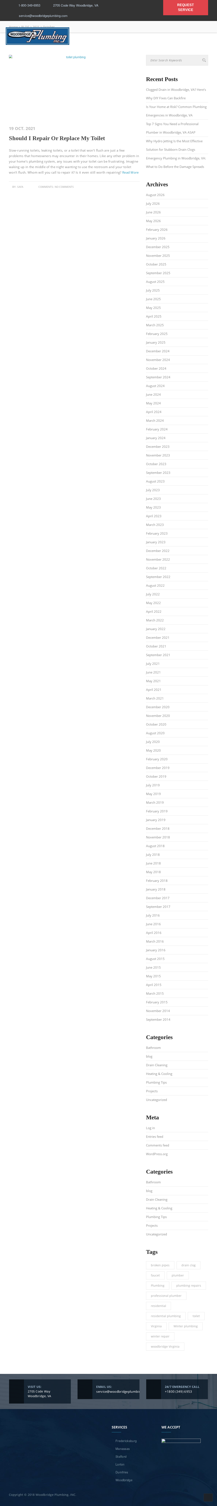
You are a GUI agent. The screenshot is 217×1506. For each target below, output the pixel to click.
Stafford (121, 1456)
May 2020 (153, 750)
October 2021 (156, 646)
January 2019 (156, 820)
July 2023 (153, 490)
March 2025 (155, 325)
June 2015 (153, 967)
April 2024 (153, 412)
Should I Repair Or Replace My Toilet (57, 138)
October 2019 (156, 776)
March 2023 (155, 525)
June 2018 (153, 863)
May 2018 (153, 872)
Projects (152, 1091)
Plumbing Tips (156, 1082)
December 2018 (158, 828)
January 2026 (156, 238)
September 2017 (158, 906)
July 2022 (153, 594)
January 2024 (156, 438)
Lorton (120, 1464)
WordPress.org (157, 1154)
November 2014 (158, 1011)
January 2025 (156, 342)
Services (72, 48)
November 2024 (158, 360)
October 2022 (156, 568)
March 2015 (155, 993)
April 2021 (153, 689)
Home (27, 48)
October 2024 (156, 368)
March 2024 (155, 420)
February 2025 (157, 334)
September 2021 (158, 655)
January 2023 (156, 542)
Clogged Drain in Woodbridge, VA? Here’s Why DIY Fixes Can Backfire (176, 93)
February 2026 (157, 229)
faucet (155, 1275)
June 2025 (153, 299)
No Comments (64, 187)
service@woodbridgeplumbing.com (123, 1391)
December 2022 (158, 551)
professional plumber (166, 1296)
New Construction (104, 48)
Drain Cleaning (156, 1065)
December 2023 (158, 446)
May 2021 (153, 681)
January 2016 (156, 950)
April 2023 (153, 516)
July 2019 (153, 785)
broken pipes (160, 1265)
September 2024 (158, 377)
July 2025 (153, 290)
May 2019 (153, 794)
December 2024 (158, 351)
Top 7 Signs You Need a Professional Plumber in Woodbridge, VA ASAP (172, 128)
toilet (196, 1316)
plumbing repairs (188, 1285)
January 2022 (156, 629)
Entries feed (154, 1136)
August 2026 (155, 195)
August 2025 (155, 281)
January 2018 (156, 889)
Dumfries (121, 1472)
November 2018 (158, 837)
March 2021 (155, 698)
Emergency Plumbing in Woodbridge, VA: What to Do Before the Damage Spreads (176, 162)
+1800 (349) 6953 (178, 1391)
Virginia (156, 1326)
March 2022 (155, 620)
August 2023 (155, 481)
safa (20, 187)
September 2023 (158, 472)
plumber (178, 1275)
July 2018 (153, 854)
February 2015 (157, 1002)
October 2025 (156, 264)
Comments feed (157, 1145)
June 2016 (153, 924)
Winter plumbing (186, 1326)
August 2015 (155, 959)
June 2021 (153, 672)
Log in (150, 1128)
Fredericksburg (126, 1441)
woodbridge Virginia (165, 1346)
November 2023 (158, 455)
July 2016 (153, 915)
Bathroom (153, 1047)
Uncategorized (156, 1100)
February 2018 (157, 880)
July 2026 (153, 203)
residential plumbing (166, 1316)
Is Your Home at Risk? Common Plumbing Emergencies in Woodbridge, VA (176, 111)
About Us (47, 48)
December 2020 (158, 707)
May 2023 (153, 507)
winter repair (160, 1336)
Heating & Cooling (159, 1074)
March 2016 (155, 941)
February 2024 (157, 429)
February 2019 (157, 811)
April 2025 (153, 316)
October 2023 (156, 464)
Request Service (144, 48)
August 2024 (155, 386)
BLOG (171, 48)
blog (149, 1056)
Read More (130, 172)
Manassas (122, 1449)
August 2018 (155, 846)
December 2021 (158, 637)
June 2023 (153, 498)
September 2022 (158, 577)
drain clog (188, 1265)
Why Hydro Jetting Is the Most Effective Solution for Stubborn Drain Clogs (174, 145)
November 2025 (158, 255)
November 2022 (158, 559)
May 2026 (153, 221)
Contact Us (193, 48)
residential (158, 1306)
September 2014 (158, 1019)
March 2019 (155, 802)
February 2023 (157, 533)
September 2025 (158, 273)
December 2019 (158, 768)
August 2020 (155, 733)
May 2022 (153, 603)
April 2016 (153, 933)
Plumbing (157, 1285)
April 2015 (153, 985)
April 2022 (153, 611)
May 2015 (153, 976)
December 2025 (158, 247)
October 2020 (156, 724)
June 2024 (153, 394)
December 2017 (158, 898)
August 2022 (155, 585)
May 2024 (153, 403)
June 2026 (153, 212)
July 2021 (153, 663)
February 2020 (157, 759)
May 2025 (153, 308)
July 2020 (153, 742)
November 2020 (158, 716)
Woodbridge (123, 1480)
